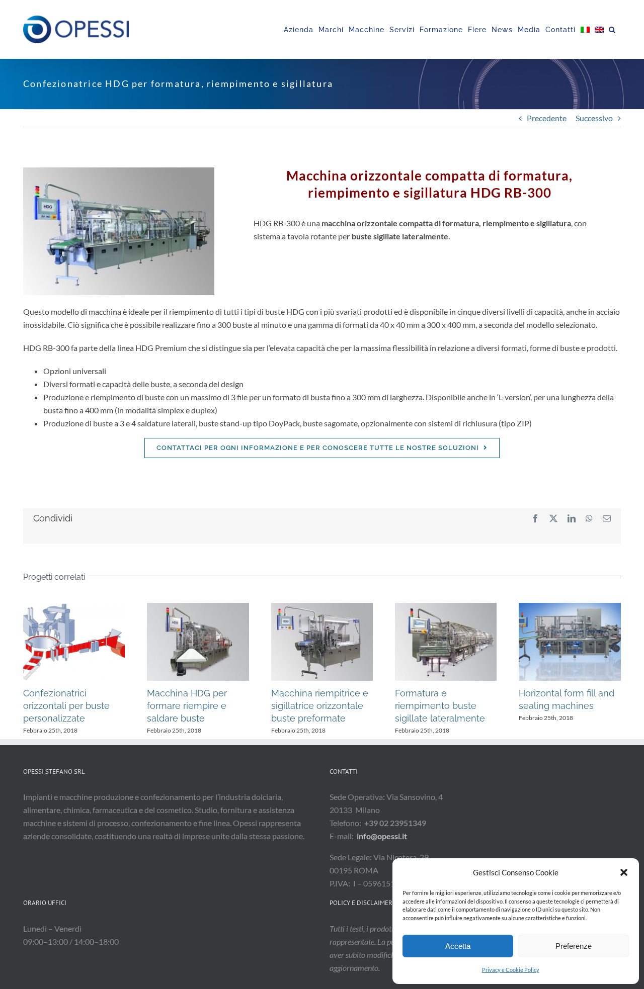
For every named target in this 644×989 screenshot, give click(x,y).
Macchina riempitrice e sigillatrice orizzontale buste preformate (322, 641)
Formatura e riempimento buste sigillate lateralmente (446, 641)
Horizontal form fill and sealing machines (570, 641)
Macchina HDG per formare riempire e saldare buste (198, 641)
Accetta (457, 946)
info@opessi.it (382, 836)
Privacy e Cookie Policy (510, 969)
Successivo (594, 118)
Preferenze (573, 946)
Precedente (547, 118)
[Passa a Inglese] (599, 29)
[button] (624, 872)
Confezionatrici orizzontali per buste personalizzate (74, 641)
